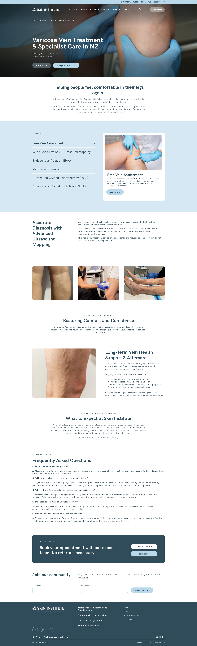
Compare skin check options (93, 615)
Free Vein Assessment (89, 625)
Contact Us (146, 2)
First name (36, 586)
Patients (85, 9)
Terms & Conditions (143, 642)
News (126, 611)
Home (34, 20)
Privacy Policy (159, 642)
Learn (96, 9)
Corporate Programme (90, 620)
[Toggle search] (140, 9)
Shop (105, 9)
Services (71, 9)
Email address (87, 586)
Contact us (128, 619)
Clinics (127, 9)
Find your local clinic (128, 2)
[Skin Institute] (45, 9)
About (115, 9)
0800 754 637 (159, 2)
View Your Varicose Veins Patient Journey (98, 437)
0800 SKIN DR (158, 637)
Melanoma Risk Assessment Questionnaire (92, 609)
